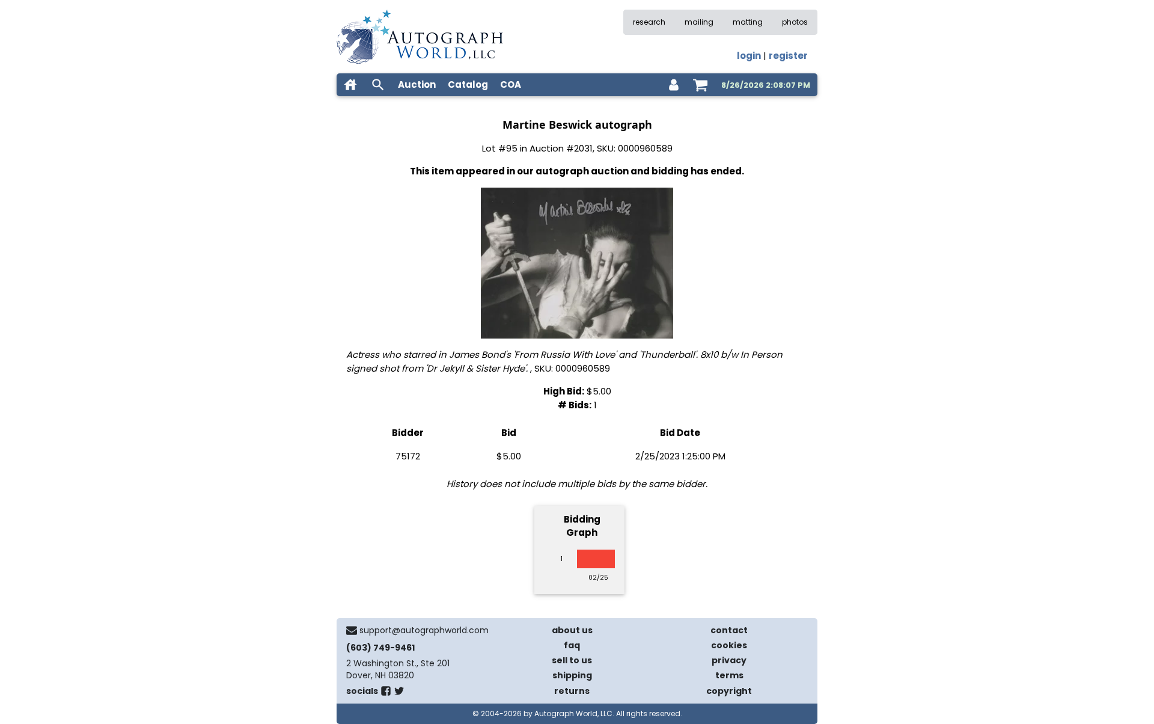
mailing (699, 22)
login (749, 55)
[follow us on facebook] (385, 693)
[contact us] (351, 630)
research (649, 22)
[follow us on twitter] (399, 693)
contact (729, 630)
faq (572, 645)
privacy (729, 660)
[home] (350, 85)
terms (729, 675)
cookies (729, 645)
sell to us (572, 660)
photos (795, 22)
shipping (572, 675)
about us (572, 630)
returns (572, 691)
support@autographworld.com (424, 630)
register (788, 55)
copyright (729, 691)
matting (748, 22)
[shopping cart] (700, 85)
